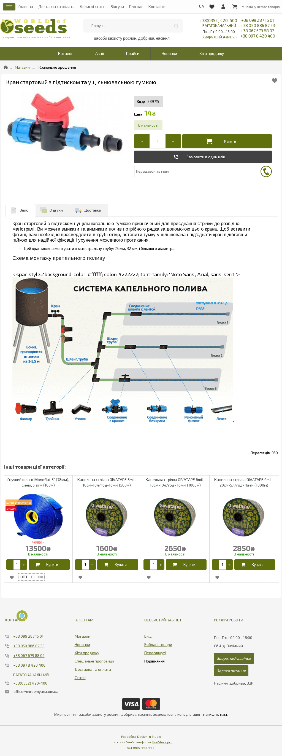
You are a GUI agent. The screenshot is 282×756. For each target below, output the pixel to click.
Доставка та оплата (56, 6)
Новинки (169, 53)
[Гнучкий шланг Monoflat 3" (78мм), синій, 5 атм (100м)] (68, 577)
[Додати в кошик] (225, 141)
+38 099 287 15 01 (257, 20)
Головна (25, 6)
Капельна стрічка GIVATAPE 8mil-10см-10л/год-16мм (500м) (106, 482)
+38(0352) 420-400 (218, 23)
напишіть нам (215, 714)
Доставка (92, 210)
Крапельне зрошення (57, 67)
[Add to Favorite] (274, 80)
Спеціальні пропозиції (94, 661)
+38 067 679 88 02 (258, 30)
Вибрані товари (158, 644)
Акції (99, 53)
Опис (24, 210)
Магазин (22, 67)
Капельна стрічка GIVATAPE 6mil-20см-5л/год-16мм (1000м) (243, 482)
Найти (176, 26)
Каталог (65, 53)
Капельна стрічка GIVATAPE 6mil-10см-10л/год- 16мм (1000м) (175, 482)
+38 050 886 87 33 (258, 25)
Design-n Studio (149, 736)
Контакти (157, 6)
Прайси (132, 53)
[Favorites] (212, 5)
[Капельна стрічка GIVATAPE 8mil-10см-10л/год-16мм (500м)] (136, 577)
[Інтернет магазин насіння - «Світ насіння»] (33, 26)
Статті (80, 677)
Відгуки (117, 6)
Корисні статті (92, 6)
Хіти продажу (211, 53)
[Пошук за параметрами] (22, 616)
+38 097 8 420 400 (257, 35)
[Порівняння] (154, 660)
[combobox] (133, 26)
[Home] (5, 67)
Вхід (148, 636)
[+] (173, 141)
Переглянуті (155, 652)
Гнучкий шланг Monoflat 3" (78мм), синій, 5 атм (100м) (38, 482)
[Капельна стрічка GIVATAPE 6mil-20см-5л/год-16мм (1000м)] (273, 577)
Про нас (136, 6)
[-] (142, 141)
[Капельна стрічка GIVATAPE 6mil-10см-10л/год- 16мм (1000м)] (204, 577)
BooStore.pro (162, 742)
